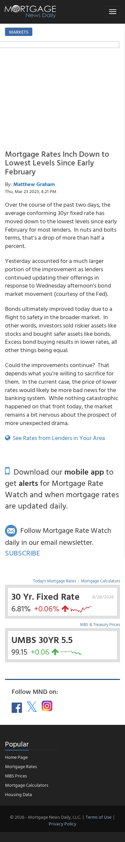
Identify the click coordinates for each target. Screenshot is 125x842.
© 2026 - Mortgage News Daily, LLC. (45, 816)
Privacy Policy (62, 823)
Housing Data (18, 794)
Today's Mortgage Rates (54, 580)
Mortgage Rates (21, 766)
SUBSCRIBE (22, 552)
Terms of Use (98, 816)
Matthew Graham (34, 184)
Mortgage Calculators (100, 580)
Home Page (16, 756)
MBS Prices (16, 775)
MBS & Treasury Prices (100, 624)
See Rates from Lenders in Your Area (57, 437)
